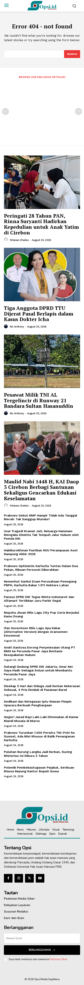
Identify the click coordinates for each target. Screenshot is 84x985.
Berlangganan (40, 950)
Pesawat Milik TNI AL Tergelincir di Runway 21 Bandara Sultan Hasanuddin (38, 400)
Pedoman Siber (58, 959)
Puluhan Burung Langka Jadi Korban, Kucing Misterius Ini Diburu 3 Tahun (38, 753)
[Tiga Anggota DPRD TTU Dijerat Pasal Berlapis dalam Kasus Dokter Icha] (42, 274)
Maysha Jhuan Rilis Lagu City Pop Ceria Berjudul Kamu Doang (41, 614)
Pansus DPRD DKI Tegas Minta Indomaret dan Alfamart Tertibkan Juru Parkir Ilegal (39, 598)
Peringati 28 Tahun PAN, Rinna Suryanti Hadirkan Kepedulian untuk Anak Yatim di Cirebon (41, 224)
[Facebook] (8, 878)
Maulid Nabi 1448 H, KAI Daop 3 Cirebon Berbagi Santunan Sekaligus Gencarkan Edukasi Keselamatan (41, 490)
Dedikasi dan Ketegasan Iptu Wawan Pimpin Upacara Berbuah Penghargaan (37, 703)
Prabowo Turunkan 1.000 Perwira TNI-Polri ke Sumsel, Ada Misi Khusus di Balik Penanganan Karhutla (39, 736)
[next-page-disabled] (78, 111)
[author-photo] (6, 240)
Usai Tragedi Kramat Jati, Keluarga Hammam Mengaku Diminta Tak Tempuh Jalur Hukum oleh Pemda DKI (41, 534)
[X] (29, 878)
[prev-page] (5, 111)
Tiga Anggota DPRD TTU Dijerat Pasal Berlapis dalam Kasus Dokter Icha (38, 313)
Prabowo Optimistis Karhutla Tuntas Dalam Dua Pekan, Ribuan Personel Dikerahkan (41, 568)
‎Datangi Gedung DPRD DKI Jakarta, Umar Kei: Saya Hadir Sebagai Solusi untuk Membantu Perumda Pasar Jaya (38, 670)
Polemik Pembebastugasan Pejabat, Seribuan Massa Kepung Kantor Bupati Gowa (39, 769)
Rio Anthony (17, 326)
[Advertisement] (42, 109)
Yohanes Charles (19, 240)
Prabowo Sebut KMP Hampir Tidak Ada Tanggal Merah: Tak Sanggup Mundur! (40, 517)
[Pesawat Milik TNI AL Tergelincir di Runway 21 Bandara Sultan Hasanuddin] (42, 361)
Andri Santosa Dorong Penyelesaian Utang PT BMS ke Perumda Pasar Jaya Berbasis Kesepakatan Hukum (39, 651)
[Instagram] (18, 878)
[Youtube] (40, 878)
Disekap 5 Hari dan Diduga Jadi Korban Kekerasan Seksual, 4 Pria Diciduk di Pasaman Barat (42, 688)
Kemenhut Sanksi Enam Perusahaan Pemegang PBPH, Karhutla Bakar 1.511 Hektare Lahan (40, 583)
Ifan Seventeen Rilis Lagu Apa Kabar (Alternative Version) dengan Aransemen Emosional (36, 631)
